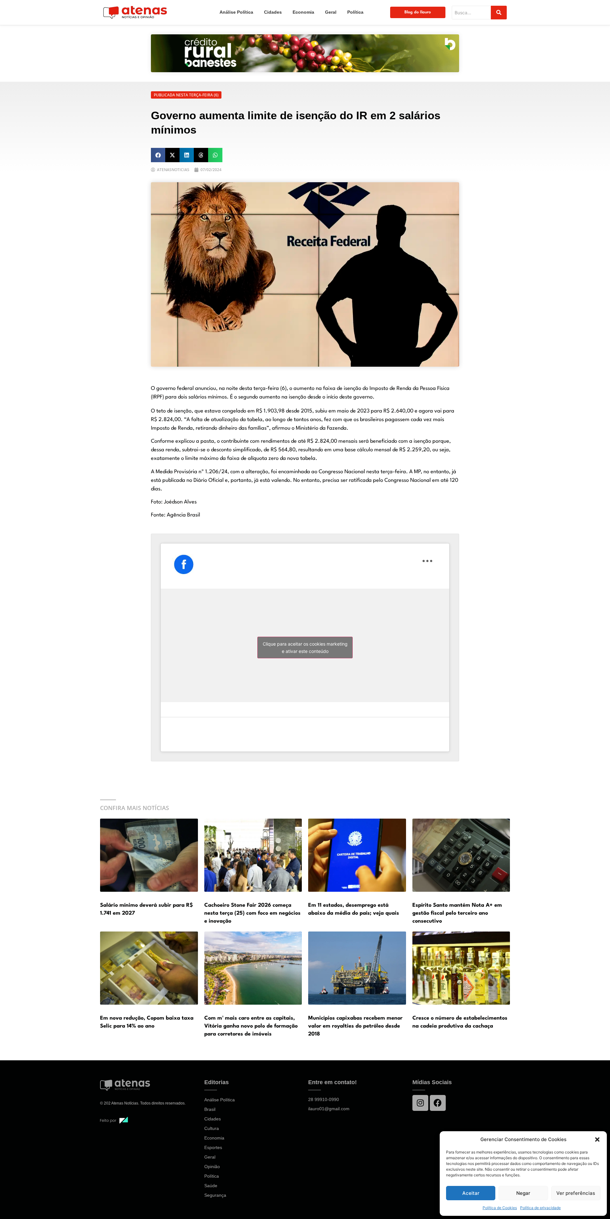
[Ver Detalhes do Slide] (305, 53)
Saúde (210, 1185)
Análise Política (236, 12)
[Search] (499, 12)
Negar (523, 1193)
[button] (597, 1139)
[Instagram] (420, 1103)
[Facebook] (438, 1103)
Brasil (209, 1109)
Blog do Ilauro (417, 12)
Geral (330, 12)
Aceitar (470, 1193)
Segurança (215, 1195)
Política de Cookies (500, 1207)
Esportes (213, 1147)
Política (355, 12)
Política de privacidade (540, 1207)
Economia (303, 12)
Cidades (273, 12)
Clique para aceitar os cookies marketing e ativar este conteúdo (305, 647)
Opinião (212, 1166)
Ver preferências (575, 1193)
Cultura (211, 1128)
